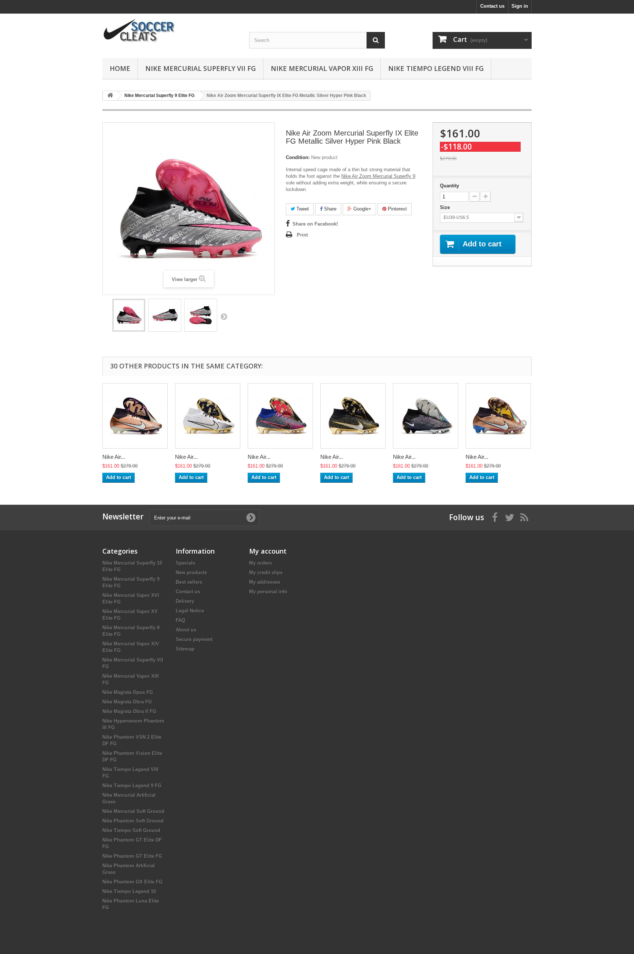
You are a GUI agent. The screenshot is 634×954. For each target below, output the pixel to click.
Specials (185, 563)
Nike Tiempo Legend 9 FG (131, 785)
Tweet (302, 209)
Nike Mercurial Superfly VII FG (200, 68)
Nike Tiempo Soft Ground (131, 830)
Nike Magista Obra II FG (129, 711)
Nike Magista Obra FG (127, 702)
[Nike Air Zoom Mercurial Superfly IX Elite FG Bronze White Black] (498, 416)
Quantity (449, 185)
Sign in (519, 6)
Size (445, 207)
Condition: (298, 157)
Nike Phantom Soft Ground (133, 821)
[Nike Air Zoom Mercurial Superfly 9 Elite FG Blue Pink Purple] (280, 416)
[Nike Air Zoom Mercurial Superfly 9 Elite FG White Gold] (207, 416)
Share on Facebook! (315, 224)
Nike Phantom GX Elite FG (132, 882)
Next (223, 316)
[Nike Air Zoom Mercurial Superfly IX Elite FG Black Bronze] (425, 416)
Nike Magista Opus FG (127, 692)
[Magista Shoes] (170, 31)
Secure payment (194, 639)
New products (191, 572)
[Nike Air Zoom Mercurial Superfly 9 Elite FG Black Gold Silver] (353, 416)
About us (186, 630)
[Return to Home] (110, 95)
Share (329, 209)
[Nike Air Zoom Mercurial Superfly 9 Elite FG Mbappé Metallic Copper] (135, 416)
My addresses (264, 582)
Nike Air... (113, 457)
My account (268, 551)
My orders (260, 563)
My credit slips (266, 572)
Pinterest (396, 209)
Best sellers (189, 582)
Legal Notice (190, 610)
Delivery (185, 601)
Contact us (492, 6)
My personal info (268, 591)
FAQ (180, 620)
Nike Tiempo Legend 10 (129, 891)
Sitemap (185, 649)
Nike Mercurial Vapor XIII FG (322, 68)
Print (302, 235)
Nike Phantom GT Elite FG (132, 856)
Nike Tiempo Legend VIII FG (436, 68)
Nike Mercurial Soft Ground (133, 811)
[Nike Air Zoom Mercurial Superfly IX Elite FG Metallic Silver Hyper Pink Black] (129, 315)
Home (120, 68)
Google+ (361, 209)
